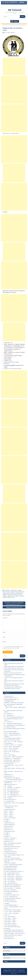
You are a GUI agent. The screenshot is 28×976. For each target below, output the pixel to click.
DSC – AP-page (7, 786)
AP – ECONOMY (7, 713)
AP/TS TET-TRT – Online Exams (11, 751)
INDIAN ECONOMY (8, 822)
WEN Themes (14, 973)
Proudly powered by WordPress (10, 971)
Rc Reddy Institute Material (10, 866)
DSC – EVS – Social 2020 (9, 789)
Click (5, 363)
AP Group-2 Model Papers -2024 (11, 739)
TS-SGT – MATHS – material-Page (11, 911)
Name (4, 632)
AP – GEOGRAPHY (8, 715)
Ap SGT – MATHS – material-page (11, 746)
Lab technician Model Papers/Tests (14, 779)
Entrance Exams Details (9, 799)
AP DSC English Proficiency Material (12, 738)
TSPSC (5, 915)
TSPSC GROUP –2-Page (9, 920)
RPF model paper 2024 (9, 869)
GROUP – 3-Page (8, 812)
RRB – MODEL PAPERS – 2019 (11, 874)
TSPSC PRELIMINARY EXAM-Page (11, 926)
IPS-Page (6, 833)
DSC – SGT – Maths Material (10, 794)
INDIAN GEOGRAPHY (9, 824)
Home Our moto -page (9, 817)
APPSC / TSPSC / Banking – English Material (15, 707)
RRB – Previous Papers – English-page (12, 878)
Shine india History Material (10, 891)
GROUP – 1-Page (8, 811)
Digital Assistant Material (9, 784)
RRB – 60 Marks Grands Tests (11, 873)
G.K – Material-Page (8, 801)
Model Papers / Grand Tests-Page (11, 846)
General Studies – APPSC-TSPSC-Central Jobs (14, 803)
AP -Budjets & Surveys (9, 726)
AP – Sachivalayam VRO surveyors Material (13, 725)
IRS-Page (6, 834)
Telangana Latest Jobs (9, 900)
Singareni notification (19, 596)
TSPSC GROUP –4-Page (9, 923)
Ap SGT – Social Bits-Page (10, 750)
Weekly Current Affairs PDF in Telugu (12, 935)
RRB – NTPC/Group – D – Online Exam (12, 876)
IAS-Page (6, 819)
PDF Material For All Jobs (9, 853)
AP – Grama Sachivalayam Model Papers (13, 717)
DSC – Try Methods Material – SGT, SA (12, 796)
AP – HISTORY (7, 721)
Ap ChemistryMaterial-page (10, 731)
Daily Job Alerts (7, 590)
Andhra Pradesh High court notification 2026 (14, 666)
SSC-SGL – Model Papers (9, 896)
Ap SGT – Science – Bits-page (10, 748)
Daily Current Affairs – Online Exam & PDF (13, 771)
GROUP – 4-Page (8, 814)
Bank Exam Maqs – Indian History (11, 760)
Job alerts (6, 836)
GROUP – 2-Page (8, 816)
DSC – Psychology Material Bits (11, 791)
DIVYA (13, 32)
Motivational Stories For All (10, 848)
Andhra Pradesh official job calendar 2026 (13, 668)
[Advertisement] (14, 66)
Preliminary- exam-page (9, 862)
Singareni (15, 590)
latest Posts (7, 841)
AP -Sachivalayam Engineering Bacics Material (14, 728)
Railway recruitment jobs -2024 (14, 607)
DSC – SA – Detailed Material (10, 792)
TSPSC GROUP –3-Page (9, 921)
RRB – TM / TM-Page (9, 881)
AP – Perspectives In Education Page (12, 723)
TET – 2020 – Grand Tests (10, 901)
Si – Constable (7, 893)
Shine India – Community (9, 889)
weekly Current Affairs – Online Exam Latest (14, 933)
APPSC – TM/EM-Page (9, 755)
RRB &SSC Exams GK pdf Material (11, 884)
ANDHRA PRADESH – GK (9, 697)
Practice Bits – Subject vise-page (11, 858)
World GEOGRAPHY (8, 938)
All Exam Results (8, 696)
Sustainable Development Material (12, 898)
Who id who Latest (8, 936)
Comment (5, 617)
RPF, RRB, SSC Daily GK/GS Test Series (13, 871)
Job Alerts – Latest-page (9, 838)
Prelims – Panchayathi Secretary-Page (12, 864)
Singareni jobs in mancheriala (9, 593)
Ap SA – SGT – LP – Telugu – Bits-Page (13, 741)
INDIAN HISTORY (8, 826)
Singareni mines (11, 596)
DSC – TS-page (7, 797)
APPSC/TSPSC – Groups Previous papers (13, 756)
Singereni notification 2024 (8, 597)
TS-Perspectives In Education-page (12, 909)
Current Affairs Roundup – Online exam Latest (14, 768)
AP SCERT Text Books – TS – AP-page (12, 745)
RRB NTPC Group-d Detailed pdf (11, 886)
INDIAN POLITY (7, 828)
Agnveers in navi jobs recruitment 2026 (12, 672)
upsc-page (6, 928)
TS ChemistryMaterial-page (10, 905)
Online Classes (7, 849)
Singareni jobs (21, 591)
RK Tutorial (14, 10)
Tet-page (6, 903)
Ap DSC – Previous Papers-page (11, 733)
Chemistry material (8, 763)
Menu (16, 21)
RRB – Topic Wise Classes (10, 883)
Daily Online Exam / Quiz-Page (11, 777)
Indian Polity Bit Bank (9, 831)
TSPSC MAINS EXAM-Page (10, 925)
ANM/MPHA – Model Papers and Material (13, 702)
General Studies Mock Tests (10, 806)
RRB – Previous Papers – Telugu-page (12, 879)
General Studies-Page (9, 809)
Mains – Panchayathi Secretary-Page (12, 843)
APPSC (5, 753)
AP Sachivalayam (8, 743)
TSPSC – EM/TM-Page (9, 916)
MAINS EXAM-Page (8, 844)
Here (7, 363)
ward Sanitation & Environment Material (13, 931)
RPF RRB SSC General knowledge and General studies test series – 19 (14, 603)
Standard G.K (9, 807)
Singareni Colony (14, 591)
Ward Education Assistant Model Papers (13, 930)
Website (4, 641)
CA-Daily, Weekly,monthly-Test (11, 761)
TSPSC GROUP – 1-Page (9, 918)
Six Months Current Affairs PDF (11, 895)
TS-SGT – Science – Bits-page (10, 913)
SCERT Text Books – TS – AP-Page (12, 888)
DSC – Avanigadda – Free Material (11, 787)
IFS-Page (6, 821)
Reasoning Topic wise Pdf (10, 868)
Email (4, 637)
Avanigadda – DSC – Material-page (12, 758)
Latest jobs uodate (8, 839)
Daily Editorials (7, 774)
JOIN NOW (21, 2)
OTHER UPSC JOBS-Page (9, 851)
